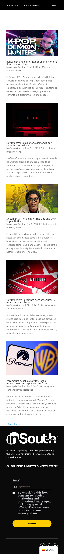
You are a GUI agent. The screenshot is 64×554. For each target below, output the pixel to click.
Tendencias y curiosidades (19, 389)
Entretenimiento (49, 148)
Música (45, 67)
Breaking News (13, 70)
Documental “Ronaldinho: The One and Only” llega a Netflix (31, 220)
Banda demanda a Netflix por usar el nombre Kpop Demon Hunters (31, 63)
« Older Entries (13, 424)
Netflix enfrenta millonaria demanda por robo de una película (29, 144)
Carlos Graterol (16, 148)
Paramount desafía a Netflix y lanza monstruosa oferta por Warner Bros (26, 382)
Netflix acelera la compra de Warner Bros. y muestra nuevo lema (30, 301)
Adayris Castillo (17, 67)
